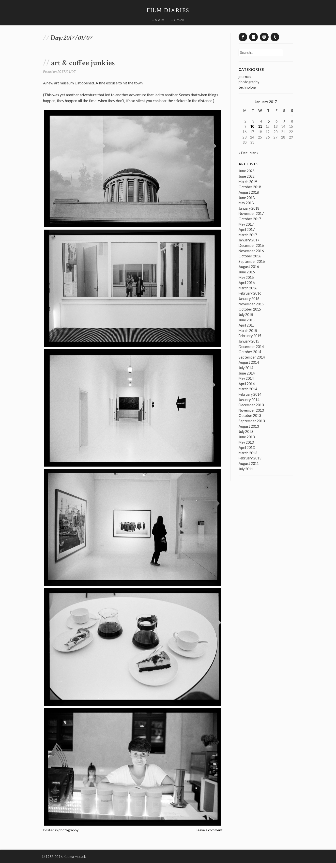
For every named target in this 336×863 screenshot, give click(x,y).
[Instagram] (264, 37)
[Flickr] (253, 37)
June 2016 (247, 272)
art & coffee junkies (83, 63)
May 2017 (246, 224)
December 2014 (251, 347)
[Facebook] (243, 37)
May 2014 (246, 378)
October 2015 (250, 309)
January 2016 (249, 299)
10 (252, 126)
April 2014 (247, 384)
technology (248, 87)
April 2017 (247, 229)
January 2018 (249, 208)
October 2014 (250, 352)
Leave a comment (209, 830)
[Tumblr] (275, 37)
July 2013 (246, 431)
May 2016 (246, 277)
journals (245, 77)
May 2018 (246, 203)
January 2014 (249, 400)
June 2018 (247, 198)
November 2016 (251, 251)
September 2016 (252, 261)
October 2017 (250, 219)
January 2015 (249, 341)
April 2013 (247, 447)
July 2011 (246, 469)
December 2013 (251, 405)
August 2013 (249, 426)
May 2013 (246, 442)
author (179, 20)
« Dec (243, 153)
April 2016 (247, 283)
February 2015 (250, 336)
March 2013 (248, 453)
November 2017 (251, 213)
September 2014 (252, 357)
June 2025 (247, 171)
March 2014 (248, 389)
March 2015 (248, 331)
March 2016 (248, 288)
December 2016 (251, 245)
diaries (159, 20)
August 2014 (249, 362)
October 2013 (250, 415)
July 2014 (246, 368)
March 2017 (248, 235)
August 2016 (249, 267)
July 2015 (246, 315)
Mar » (254, 153)
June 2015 (247, 320)
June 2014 (247, 373)
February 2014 (250, 394)
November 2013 (251, 410)
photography (68, 830)
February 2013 (250, 458)
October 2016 (250, 256)
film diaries (168, 10)
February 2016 (250, 293)
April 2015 (247, 325)
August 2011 (249, 463)
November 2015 (251, 304)
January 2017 (249, 240)
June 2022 (247, 176)
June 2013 (247, 437)
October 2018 (250, 187)
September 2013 (252, 421)
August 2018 (249, 192)
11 (260, 126)
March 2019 (248, 182)
